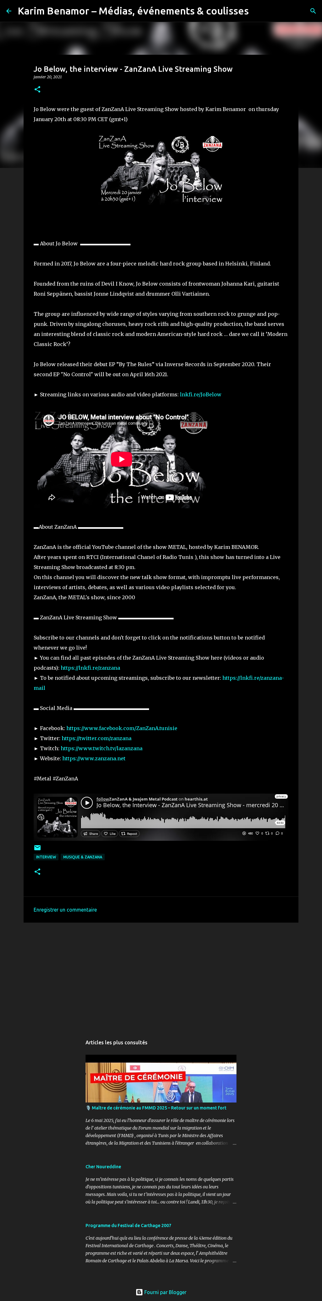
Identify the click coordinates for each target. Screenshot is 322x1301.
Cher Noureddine (103, 1166)
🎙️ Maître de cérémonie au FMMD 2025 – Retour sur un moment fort (156, 1107)
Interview (46, 857)
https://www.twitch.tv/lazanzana (101, 748)
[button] (37, 90)
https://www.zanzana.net (93, 758)
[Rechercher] (257, 11)
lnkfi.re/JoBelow (200, 394)
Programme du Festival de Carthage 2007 (128, 1225)
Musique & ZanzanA (82, 857)
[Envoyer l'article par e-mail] (37, 850)
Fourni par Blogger (164, 1292)
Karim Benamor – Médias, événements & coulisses (133, 10)
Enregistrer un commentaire (65, 910)
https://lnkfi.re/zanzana (90, 668)
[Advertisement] (161, 976)
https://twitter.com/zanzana (96, 738)
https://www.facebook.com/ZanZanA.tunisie (121, 728)
